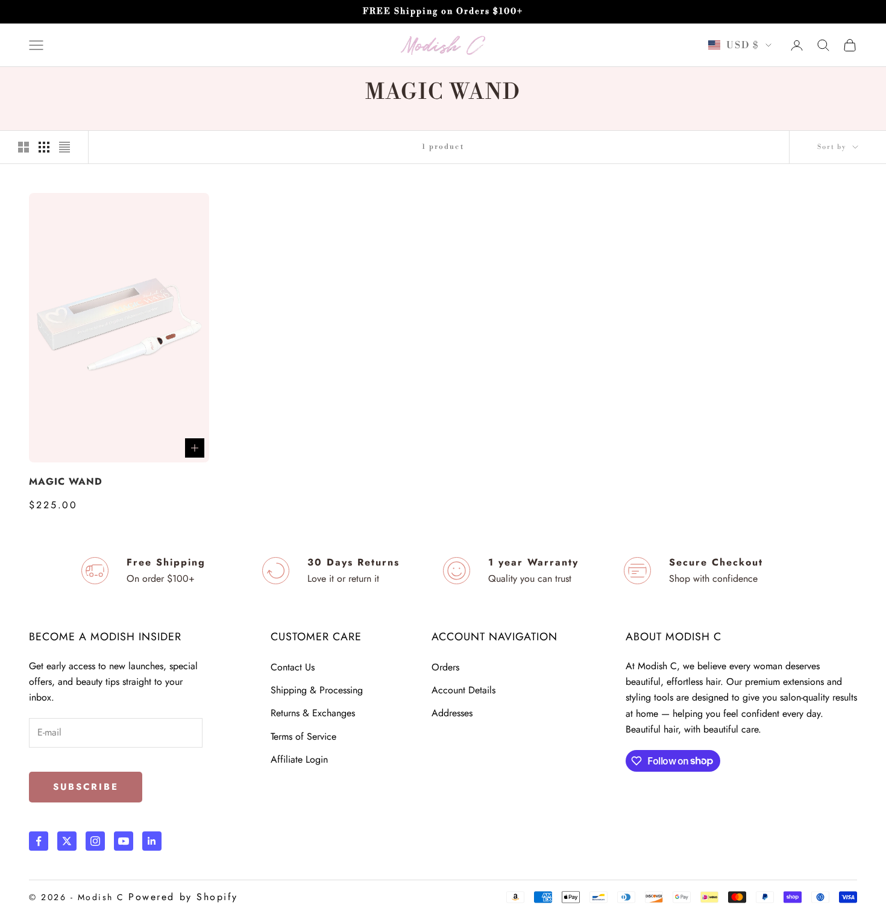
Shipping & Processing (317, 690)
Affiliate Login (299, 759)
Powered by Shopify (182, 897)
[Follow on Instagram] (95, 841)
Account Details (463, 690)
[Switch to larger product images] (23, 147)
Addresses (452, 713)
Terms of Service (303, 736)
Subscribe (85, 786)
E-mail (46, 719)
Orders (445, 667)
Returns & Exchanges (313, 713)
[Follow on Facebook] (38, 841)
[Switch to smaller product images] (44, 147)
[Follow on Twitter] (67, 841)
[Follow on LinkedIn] (152, 841)
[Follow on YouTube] (123, 841)
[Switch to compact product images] (64, 147)
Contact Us (293, 667)
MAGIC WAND (65, 481)
